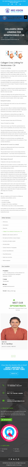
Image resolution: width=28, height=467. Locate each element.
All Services (5, 221)
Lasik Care (12, 37)
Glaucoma (5, 228)
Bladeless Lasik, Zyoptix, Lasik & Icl (10, 234)
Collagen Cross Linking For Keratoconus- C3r (12, 231)
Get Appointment (6, 419)
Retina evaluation (6, 260)
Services (6, 37)
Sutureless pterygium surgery (9, 241)
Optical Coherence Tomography (10, 247)
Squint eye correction (7, 257)
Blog (3, 451)
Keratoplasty (5, 225)
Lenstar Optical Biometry (8, 250)
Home (2, 37)
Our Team (17, 448)
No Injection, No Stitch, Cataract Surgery (11, 237)
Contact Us (14, 373)
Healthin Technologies (17, 465)
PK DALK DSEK (6, 244)
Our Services (4, 448)
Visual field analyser (7, 254)
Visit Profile (14, 337)
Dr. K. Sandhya (7, 344)
